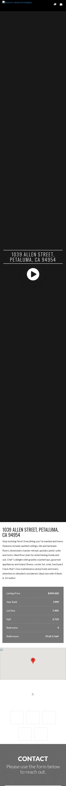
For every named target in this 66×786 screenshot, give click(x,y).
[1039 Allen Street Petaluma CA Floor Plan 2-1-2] (25, 734)
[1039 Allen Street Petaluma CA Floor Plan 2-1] (41, 734)
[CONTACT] (61, 5)
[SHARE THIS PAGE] (55, 5)
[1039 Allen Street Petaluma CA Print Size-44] (16, 717)
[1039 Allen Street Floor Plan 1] (49, 717)
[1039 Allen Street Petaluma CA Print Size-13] (33, 717)
